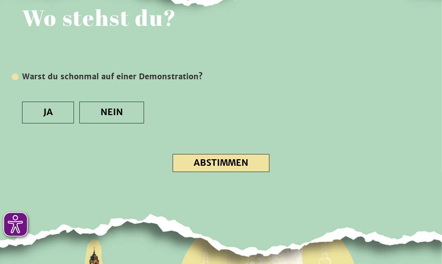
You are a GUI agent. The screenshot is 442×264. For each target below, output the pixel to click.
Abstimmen (221, 163)
